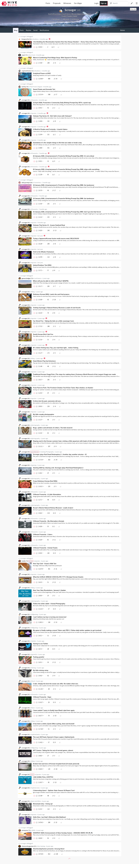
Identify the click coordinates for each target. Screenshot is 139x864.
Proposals (57, 3)
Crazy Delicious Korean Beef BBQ (45, 481)
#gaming (33, 465)
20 (55, 300)
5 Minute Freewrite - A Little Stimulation (47, 494)
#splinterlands (35, 734)
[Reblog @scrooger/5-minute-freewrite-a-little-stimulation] (59, 500)
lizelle (23, 561)
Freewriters (37, 182)
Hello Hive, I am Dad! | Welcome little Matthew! (49, 817)
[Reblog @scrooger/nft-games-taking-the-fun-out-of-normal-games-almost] (59, 756)
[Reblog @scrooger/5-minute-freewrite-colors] (60, 540)
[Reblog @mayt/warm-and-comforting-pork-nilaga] (60, 63)
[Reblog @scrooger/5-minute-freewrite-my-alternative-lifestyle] (59, 526)
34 (56, 79)
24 (56, 460)
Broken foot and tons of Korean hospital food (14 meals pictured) (56, 764)
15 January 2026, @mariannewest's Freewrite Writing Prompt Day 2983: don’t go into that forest (67, 212)
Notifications (44, 30)
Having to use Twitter (40, 644)
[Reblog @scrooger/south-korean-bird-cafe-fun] (59, 340)
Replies (28, 30)
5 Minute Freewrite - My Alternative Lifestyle (48, 521)
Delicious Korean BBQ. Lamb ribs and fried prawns (51, 294)
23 (56, 822)
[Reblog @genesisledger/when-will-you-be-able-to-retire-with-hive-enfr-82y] (60, 286)
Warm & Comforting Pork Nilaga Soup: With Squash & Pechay (55, 57)
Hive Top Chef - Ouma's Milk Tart (44, 563)
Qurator (37, 561)
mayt (23, 55)
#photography (35, 425)
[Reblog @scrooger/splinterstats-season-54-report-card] (59, 796)
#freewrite (34, 100)
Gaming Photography (47, 452)
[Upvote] (34, 47)
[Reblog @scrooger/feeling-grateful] (60, 662)
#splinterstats (35, 788)
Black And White (36, 801)
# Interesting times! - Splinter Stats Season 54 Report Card (53, 790)
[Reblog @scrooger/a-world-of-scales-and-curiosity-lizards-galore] (60, 134)
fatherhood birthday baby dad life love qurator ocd (48, 619)
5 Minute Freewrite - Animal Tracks (45, 548)
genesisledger (26, 278)
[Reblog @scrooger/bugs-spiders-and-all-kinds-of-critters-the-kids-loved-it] (59, 433)
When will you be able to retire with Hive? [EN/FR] (50, 281)
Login (96, 3)
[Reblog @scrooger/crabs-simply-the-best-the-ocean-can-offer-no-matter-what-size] (60, 689)
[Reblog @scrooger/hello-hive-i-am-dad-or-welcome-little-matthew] (61, 822)
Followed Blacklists (73, 22)
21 (56, 569)
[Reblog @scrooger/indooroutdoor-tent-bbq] (59, 270)
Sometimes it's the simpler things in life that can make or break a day (57, 143)
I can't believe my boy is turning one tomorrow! (49, 617)
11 (55, 366)
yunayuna (25, 830)
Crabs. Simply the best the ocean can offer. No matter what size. (55, 684)
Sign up (103, 3)
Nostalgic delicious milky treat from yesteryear (47, 565)
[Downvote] (37, 47)
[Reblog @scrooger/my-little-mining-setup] (59, 676)
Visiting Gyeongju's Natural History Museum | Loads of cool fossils (57, 308)
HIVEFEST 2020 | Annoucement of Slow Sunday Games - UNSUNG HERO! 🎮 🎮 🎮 (63, 833)
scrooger (23, 36)
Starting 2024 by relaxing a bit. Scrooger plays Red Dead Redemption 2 (58, 468)
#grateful (34, 654)
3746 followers (56, 19)
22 (55, 782)
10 (56, 622)
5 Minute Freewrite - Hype (42, 697)
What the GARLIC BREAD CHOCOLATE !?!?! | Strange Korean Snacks (58, 577)
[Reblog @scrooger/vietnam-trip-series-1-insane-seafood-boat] (61, 230)
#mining (33, 668)
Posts (48, 3)
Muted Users (61, 22)
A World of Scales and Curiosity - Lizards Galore (50, 129)
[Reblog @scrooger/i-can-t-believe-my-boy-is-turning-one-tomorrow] (61, 622)
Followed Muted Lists (87, 22)
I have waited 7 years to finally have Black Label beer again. (54, 710)
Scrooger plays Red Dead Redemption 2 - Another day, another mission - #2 (59, 454)
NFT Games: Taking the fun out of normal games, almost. (53, 750)
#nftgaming (34, 614)
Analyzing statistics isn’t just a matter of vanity (47, 75)
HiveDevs (36, 39)
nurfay (24, 87)
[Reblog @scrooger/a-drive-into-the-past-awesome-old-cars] (60, 406)
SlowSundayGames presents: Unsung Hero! (48, 849)
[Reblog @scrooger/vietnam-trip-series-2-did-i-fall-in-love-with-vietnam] (60, 121)
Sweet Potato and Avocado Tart (44, 89)
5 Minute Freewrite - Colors (42, 534)
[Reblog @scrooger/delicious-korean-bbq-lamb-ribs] (60, 300)
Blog (15, 30)
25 (55, 716)
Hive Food (32, 55)
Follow (133, 9)
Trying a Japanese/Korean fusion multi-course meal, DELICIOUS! (56, 238)
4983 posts (66, 19)
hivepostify (25, 39)
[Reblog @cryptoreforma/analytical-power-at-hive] (61, 79)
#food (33, 681)
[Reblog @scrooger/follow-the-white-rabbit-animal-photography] (60, 609)
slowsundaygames (27, 846)
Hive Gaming (41, 846)
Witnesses (67, 3)
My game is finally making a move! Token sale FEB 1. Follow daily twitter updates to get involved (67, 630)
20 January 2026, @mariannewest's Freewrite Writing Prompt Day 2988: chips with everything (66, 169)
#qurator (33, 113)
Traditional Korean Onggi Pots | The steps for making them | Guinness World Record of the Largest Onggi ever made (74, 374)
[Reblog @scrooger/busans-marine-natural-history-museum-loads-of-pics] (60, 513)
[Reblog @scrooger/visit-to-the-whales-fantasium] (60, 257)
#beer (33, 708)
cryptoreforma (26, 71)
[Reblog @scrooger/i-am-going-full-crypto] (61, 782)
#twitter (33, 641)
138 (57, 854)
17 (56, 94)
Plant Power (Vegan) (36, 87)
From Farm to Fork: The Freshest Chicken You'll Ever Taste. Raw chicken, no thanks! (63, 388)
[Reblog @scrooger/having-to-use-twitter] (59, 649)
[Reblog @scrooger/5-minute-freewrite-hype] (60, 702)
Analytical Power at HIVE (42, 73)
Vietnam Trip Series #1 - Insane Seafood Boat (49, 225)
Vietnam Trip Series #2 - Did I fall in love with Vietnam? (52, 116)
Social (35, 30)
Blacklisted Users (49, 22)
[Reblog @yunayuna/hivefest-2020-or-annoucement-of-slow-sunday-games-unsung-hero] (59, 838)
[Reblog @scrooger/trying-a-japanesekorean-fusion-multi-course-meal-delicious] (60, 244)
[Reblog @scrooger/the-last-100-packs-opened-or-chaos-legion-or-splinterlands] (60, 742)
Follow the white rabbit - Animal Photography (49, 603)
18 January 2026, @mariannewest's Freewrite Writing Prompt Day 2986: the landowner (63, 185)
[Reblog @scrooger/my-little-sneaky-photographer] (59, 420)
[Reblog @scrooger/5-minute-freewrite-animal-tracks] (60, 553)
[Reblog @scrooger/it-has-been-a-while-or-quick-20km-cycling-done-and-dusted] (60, 729)
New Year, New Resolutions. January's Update (49, 590)
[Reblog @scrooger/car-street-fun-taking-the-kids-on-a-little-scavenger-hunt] (60, 326)
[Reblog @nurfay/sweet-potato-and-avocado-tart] (61, 94)
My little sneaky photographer (43, 414)
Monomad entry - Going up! (43, 804)
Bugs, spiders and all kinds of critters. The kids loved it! (52, 428)
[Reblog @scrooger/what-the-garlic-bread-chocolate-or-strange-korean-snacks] (60, 582)
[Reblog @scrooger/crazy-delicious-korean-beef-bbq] (61, 486)
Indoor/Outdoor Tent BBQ (42, 265)
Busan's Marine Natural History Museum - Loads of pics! (53, 508)
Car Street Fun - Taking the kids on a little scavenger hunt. (53, 321)
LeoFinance (37, 278)
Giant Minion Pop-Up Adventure (44, 361)
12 (55, 582)
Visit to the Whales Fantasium (43, 252)
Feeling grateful (38, 657)
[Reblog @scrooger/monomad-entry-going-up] (60, 809)
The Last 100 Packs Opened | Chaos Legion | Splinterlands (53, 737)
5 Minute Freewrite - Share (42, 862)
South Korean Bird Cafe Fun (43, 334)
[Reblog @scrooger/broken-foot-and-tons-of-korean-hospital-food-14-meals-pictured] (61, 769)
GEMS (33, 830)
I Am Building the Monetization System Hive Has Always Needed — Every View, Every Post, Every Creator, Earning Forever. (76, 42)
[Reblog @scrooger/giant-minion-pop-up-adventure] (60, 366)
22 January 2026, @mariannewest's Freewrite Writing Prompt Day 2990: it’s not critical (63, 156)
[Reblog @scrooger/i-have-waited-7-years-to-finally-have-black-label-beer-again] (61, 716)
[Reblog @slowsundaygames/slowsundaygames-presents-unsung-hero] (62, 854)
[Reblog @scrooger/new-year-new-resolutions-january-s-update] (59, 596)
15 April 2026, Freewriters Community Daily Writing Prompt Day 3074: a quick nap (62, 102)
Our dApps (78, 3)
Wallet (122, 30)
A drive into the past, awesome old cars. (47, 401)
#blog (33, 292)
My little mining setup (40, 670)
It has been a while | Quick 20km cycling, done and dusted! (53, 724)
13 (55, 230)
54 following (75, 19)
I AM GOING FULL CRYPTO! (43, 777)
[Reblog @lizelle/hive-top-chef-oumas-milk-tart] (61, 569)
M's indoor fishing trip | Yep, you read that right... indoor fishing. (56, 348)
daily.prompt (26, 182)
